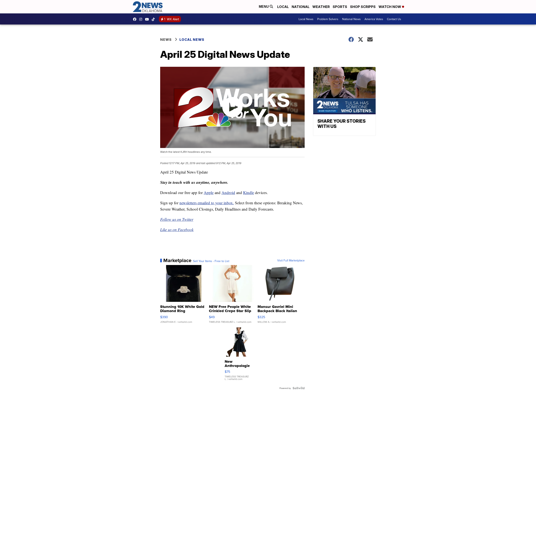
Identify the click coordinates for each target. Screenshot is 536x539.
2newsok (141, 19)
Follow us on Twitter (176, 219)
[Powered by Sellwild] (298, 388)
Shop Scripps (363, 7)
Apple (209, 192)
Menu (264, 6)
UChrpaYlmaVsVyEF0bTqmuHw (148, 19)
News (166, 39)
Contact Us (394, 19)
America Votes (374, 19)
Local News (306, 19)
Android (228, 192)
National (300, 7)
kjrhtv (135, 19)
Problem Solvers (327, 19)
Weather (321, 7)
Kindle (248, 192)
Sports (340, 7)
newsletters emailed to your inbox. (206, 202)
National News (351, 19)
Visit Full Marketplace (291, 260)
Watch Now (390, 7)
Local (283, 7)
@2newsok (154, 19)
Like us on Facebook (176, 229)
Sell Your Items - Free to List (211, 261)
